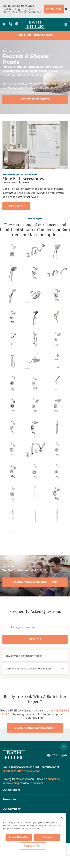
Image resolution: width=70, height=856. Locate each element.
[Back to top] (64, 746)
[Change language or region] (16, 23)
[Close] (66, 9)
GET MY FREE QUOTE (35, 99)
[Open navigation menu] (66, 24)
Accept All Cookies (18, 837)
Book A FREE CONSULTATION (35, 35)
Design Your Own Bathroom (35, 582)
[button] (35, 790)
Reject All (47, 837)
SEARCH (35, 639)
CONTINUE (54, 9)
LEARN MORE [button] (16, 206)
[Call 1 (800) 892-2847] (10, 24)
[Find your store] (4, 24)
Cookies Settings (33, 846)
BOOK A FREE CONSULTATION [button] (35, 728)
